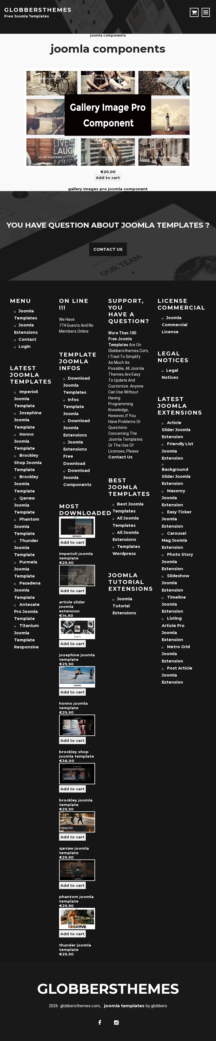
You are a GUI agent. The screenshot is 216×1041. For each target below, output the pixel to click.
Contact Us (108, 249)
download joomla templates (76, 385)
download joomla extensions (76, 427)
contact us (120, 457)
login (25, 346)
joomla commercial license (174, 324)
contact (27, 339)
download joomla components (77, 477)
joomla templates (124, 1005)
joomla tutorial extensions (124, 605)
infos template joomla (73, 406)
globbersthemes (38, 9)
